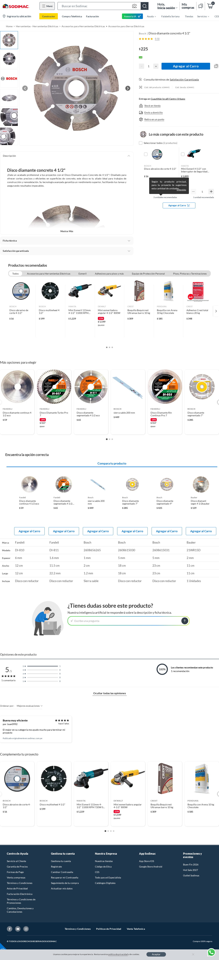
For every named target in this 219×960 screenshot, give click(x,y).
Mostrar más (66, 231)
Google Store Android (150, 866)
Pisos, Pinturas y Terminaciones (190, 273)
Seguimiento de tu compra (65, 882)
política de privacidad (118, 954)
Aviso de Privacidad (17, 888)
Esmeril (83, 273)
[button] (103, 6)
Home (9, 26)
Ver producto (17, 429)
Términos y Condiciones (19, 882)
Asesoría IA (130, 16)
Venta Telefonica (136, 928)
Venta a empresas (16, 877)
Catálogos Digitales (105, 882)
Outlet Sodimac (191, 875)
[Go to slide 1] (107, 439)
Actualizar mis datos (62, 888)
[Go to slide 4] (113, 831)
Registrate (56, 866)
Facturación (92, 16)
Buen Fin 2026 (190, 864)
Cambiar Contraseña (62, 872)
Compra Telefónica (72, 16)
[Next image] (128, 88)
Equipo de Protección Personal (148, 273)
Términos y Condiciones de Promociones (21, 901)
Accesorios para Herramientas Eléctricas (83, 26)
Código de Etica (103, 866)
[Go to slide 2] (109, 439)
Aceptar (156, 954)
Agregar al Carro (186, 66)
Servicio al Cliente (16, 861)
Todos (15, 273)
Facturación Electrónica (19, 893)
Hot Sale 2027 (190, 869)
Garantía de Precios (17, 866)
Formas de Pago (15, 872)
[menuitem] (149, 16)
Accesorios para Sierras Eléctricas (126, 26)
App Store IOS (146, 861)
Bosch (142, 33)
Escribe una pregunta (86, 620)
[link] (21, 311)
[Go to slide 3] (112, 439)
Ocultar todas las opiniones (109, 693)
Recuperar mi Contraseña (64, 877)
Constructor (48, 16)
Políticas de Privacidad (108, 928)
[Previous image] (25, 88)
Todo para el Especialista (108, 877)
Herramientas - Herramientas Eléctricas (37, 26)
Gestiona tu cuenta (61, 861)
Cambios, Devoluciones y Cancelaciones (20, 910)
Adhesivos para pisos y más (109, 273)
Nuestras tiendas (104, 861)
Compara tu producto (112, 463)
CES (97, 872)
